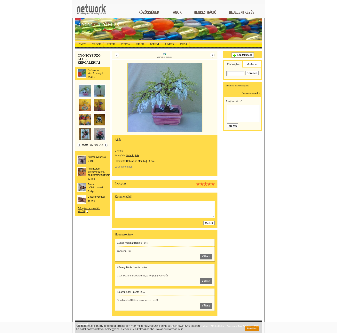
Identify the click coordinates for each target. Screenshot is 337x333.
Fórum (154, 44)
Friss (183, 44)
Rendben (252, 328)
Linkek (169, 44)
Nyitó (82, 44)
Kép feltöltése (244, 55)
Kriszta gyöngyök (97, 157)
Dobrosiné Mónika (136, 161)
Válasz (206, 256)
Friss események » (251, 93)
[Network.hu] (91, 11)
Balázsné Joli (124, 292)
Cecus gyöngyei (96, 196)
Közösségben (233, 64)
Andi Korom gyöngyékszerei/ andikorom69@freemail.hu (102, 171)
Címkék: (119, 150)
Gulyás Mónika (125, 243)
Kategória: (120, 155)
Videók (125, 44)
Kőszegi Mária (124, 267)
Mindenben (252, 64)
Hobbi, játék (132, 155)
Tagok (96, 44)
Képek (111, 44)
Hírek (140, 44)
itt (182, 329)
